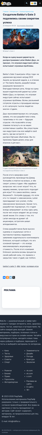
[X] (13, 277)
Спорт (7, 362)
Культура (30, 359)
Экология (30, 362)
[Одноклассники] (7, 277)
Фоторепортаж (11, 382)
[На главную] (5, 3)
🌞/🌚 (33, 3)
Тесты (7, 353)
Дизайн (29, 353)
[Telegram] (10, 277)
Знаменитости (32, 350)
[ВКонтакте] (4, 277)
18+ (28, 390)
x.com (29, 376)
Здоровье (8, 356)
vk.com (29, 370)
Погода (29, 356)
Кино (6, 350)
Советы (7, 359)
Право (7, 376)
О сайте (29, 387)
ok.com (29, 373)
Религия (8, 370)
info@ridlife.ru (14, 421)
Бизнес (7, 373)
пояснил (26, 195)
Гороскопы (9, 379)
